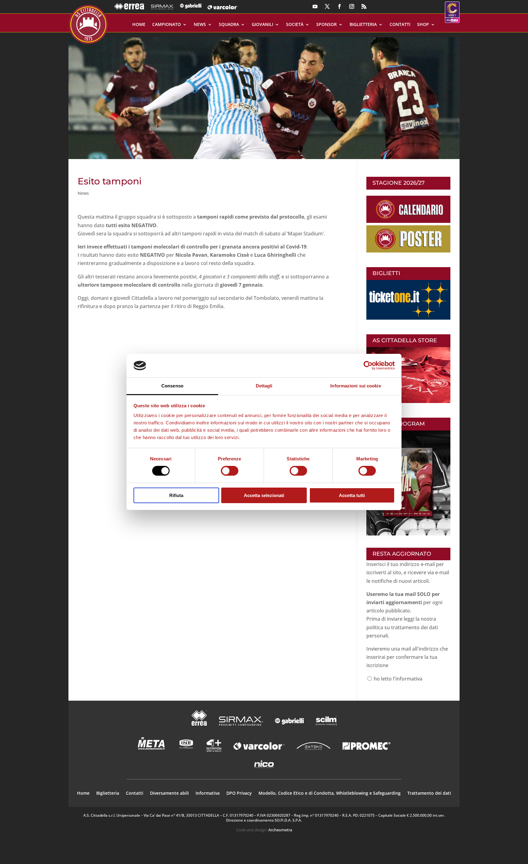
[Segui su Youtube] (315, 6)
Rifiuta (176, 495)
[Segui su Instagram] (352, 6)
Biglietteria (363, 24)
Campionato (166, 24)
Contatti (400, 24)
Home (138, 24)
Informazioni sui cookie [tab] (355, 385)
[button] (264, 95)
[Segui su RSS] (364, 6)
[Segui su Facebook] (339, 6)
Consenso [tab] (172, 385)
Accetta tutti (352, 495)
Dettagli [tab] (264, 385)
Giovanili (262, 24)
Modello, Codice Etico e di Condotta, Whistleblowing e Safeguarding (329, 793)
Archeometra (280, 830)
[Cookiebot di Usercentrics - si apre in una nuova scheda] (368, 365)
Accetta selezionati (264, 495)
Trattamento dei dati (429, 793)
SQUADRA (229, 24)
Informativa (208, 793)
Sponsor (326, 24)
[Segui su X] (327, 6)
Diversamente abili (169, 793)
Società (294, 24)
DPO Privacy (239, 793)
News (200, 24)
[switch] (229, 471)
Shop (423, 24)
